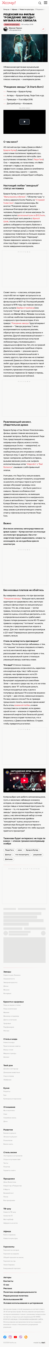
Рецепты (6, 1091)
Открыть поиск (40, 3)
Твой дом (8, 1066)
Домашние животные (11, 1072)
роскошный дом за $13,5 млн (31, 216)
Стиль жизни (10, 1153)
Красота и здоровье (13, 1002)
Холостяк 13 (8, 1216)
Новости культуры (12, 24)
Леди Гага (38, 160)
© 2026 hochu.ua (9, 1343)
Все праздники (9, 1200)
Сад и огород (8, 1076)
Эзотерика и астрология (12, 1156)
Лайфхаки (7, 1080)
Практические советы (12, 1046)
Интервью (7, 993)
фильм (8, 855)
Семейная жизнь (9, 1118)
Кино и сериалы (9, 1235)
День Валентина (9, 1182)
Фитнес (6, 1031)
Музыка (6, 990)
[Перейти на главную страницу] (9, 3)
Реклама (7, 1289)
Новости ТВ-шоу (9, 1212)
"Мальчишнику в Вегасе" (14, 197)
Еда (4, 1095)
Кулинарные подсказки (12, 1099)
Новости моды (9, 1042)
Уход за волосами (10, 1009)
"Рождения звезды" (12, 599)
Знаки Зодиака (9, 1265)
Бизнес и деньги (9, 1133)
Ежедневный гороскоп (12, 1268)
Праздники (9, 1179)
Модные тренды (9, 1053)
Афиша (7, 1232)
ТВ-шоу (7, 1209)
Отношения (9, 1107)
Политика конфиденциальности (20, 1292)
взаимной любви (22, 705)
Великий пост (8, 1193)
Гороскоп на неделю (11, 1254)
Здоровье (7, 1023)
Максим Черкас (15, 28)
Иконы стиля (8, 1050)
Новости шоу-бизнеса (11, 975)
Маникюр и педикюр (11, 1016)
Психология (7, 1140)
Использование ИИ (13, 1300)
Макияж (6, 1012)
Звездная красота (10, 982)
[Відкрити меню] (45, 2)
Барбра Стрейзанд (26, 308)
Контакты (8, 1281)
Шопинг (6, 1057)
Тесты (5, 1163)
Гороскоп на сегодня (11, 1250)
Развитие (8, 1130)
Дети (5, 1121)
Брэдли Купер (9, 150)
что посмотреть (22, 855)
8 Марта (6, 1189)
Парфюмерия (8, 1027)
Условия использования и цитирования (23, 1303)
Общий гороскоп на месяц (13, 1257)
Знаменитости (9, 979)
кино (20, 850)
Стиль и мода (10, 1039)
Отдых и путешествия (11, 1159)
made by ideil (39, 1343)
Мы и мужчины (9, 1110)
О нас (6, 1285)
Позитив (6, 1167)
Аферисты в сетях (10, 1223)
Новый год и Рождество (12, 1186)
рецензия (37, 855)
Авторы (7, 1278)
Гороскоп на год (9, 1261)
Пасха (5, 1197)
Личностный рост (10, 1137)
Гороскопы (8, 1247)
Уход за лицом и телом (12, 1005)
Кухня (6, 1088)
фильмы (9, 859)
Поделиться (43, 29)
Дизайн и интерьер (10, 1069)
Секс (5, 1114)
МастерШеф (8, 1219)
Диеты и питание (10, 1020)
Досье (5, 986)
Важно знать (8, 1144)
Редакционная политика (15, 1296)
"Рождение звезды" (20, 323)
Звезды (7, 972)
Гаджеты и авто (9, 1170)
